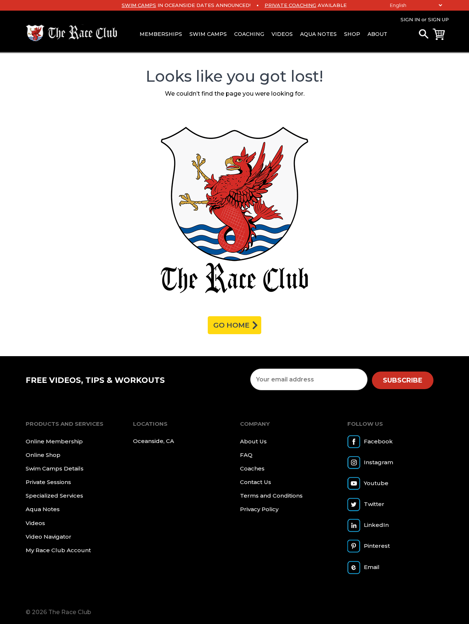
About (377, 34)
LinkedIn (376, 524)
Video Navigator (48, 536)
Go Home (231, 325)
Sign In (410, 19)
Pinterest (377, 545)
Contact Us (255, 482)
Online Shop (43, 454)
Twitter (374, 504)
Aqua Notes (318, 34)
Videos (282, 34)
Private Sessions (48, 482)
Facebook (378, 441)
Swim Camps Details (55, 468)
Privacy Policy (259, 509)
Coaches (252, 468)
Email (372, 567)
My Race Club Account (58, 550)
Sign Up (438, 19)
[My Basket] (439, 34)
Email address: (309, 379)
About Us (253, 441)
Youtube (376, 483)
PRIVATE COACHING (290, 5)
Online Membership (54, 441)
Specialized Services (54, 495)
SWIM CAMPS (139, 5)
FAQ (246, 454)
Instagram (378, 462)
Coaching (249, 34)
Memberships (161, 34)
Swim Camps (208, 34)
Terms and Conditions (271, 495)
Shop (352, 34)
